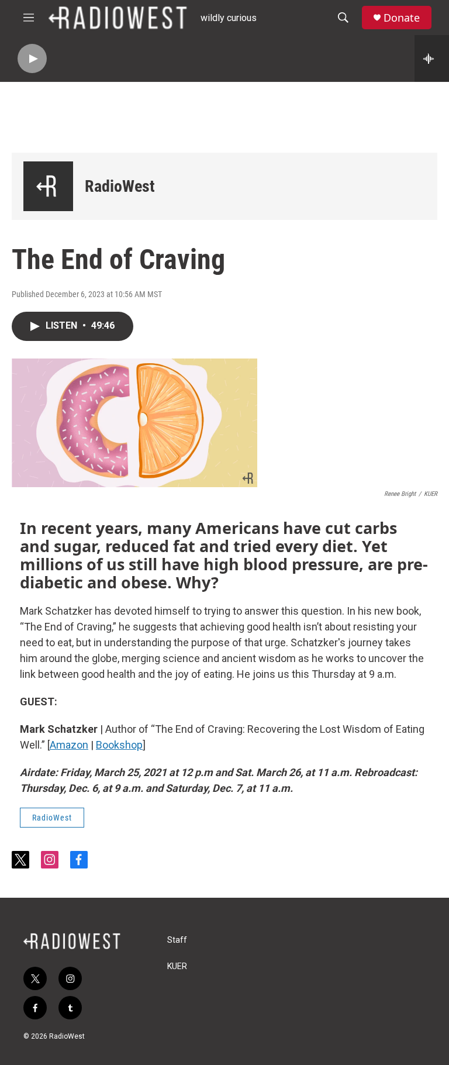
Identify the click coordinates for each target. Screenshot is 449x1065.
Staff (177, 940)
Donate (402, 18)
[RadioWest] (48, 186)
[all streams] (432, 58)
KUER (177, 966)
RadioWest (120, 186)
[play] (32, 59)
